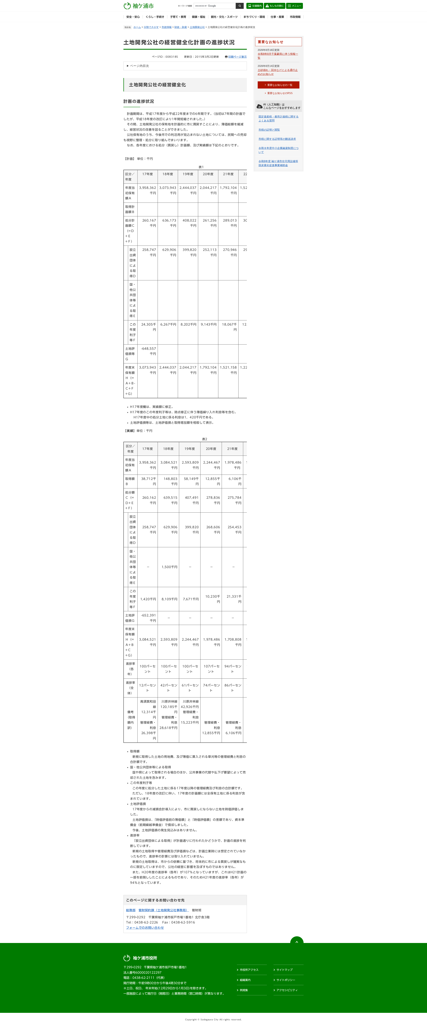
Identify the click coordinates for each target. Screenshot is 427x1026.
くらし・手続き (155, 17)
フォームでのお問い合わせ (145, 927)
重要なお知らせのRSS (280, 93)
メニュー (296, 6)
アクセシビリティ (287, 990)
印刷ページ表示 (237, 57)
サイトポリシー (286, 980)
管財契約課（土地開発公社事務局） (164, 910)
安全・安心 (133, 17)
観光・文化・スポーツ (224, 17)
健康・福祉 (198, 17)
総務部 (131, 910)
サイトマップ (285, 969)
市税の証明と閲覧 (269, 129)
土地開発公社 (197, 27)
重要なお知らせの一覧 (279, 85)
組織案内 (245, 980)
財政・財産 (180, 27)
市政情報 (295, 17)
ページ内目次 (139, 66)
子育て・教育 (178, 17)
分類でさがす (151, 27)
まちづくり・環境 (254, 17)
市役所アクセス (249, 969)
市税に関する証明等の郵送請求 (277, 139)
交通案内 (257, 6)
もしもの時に (277, 6)
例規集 (244, 990)
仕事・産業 (277, 17)
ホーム (137, 27)
